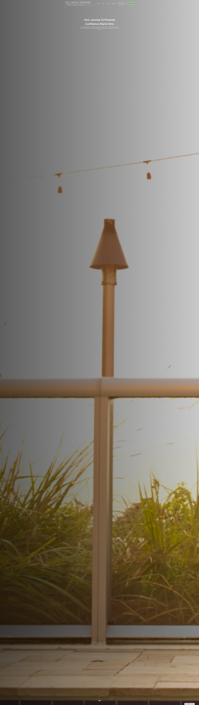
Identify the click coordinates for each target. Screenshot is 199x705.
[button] (98, 4)
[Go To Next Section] (99, 700)
